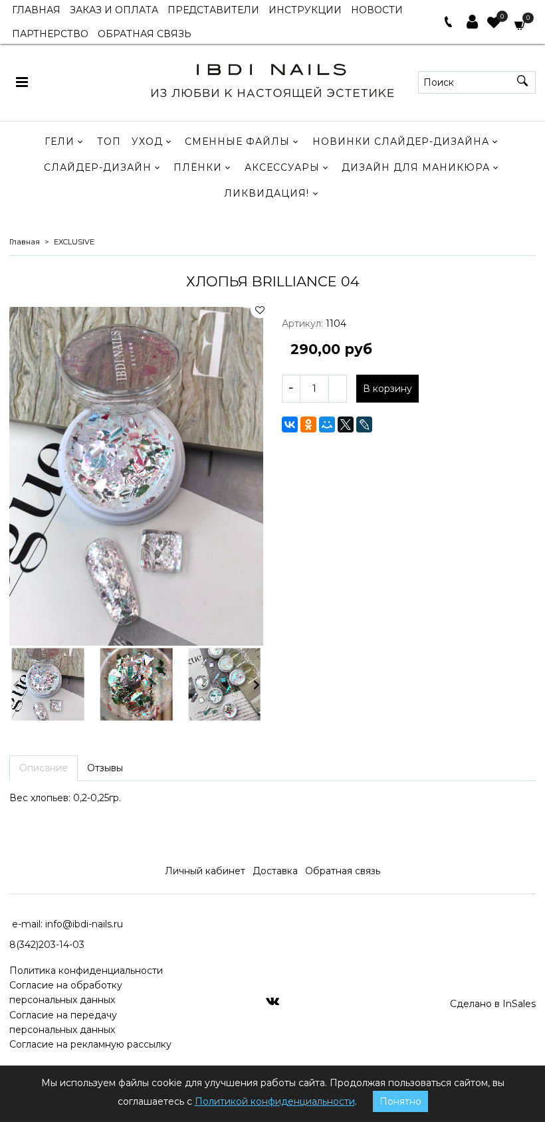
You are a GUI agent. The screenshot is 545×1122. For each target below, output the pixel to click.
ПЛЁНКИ (197, 167)
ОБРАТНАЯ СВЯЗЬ (144, 34)
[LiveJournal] (364, 424)
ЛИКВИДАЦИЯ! (266, 193)
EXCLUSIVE (74, 241)
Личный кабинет (205, 871)
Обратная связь (342, 871)
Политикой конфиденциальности (275, 1101)
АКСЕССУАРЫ (282, 167)
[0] (493, 24)
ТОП (109, 141)
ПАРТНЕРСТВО (50, 34)
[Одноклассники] (308, 424)
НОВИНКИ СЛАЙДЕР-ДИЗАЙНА (400, 141)
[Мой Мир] (327, 424)
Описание (43, 768)
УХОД (147, 141)
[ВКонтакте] (290, 424)
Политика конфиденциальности (86, 971)
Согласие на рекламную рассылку (90, 1044)
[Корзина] (520, 24)
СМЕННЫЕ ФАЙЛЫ (237, 141)
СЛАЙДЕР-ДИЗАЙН (98, 167)
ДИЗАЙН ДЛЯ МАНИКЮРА (416, 167)
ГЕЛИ (59, 141)
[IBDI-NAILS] (272, 78)
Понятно (400, 1101)
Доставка (275, 871)
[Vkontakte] (272, 1000)
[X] (346, 424)
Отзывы (105, 768)
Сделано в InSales (493, 1004)
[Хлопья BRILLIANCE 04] (136, 476)
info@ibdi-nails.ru (84, 924)
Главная (24, 241)
